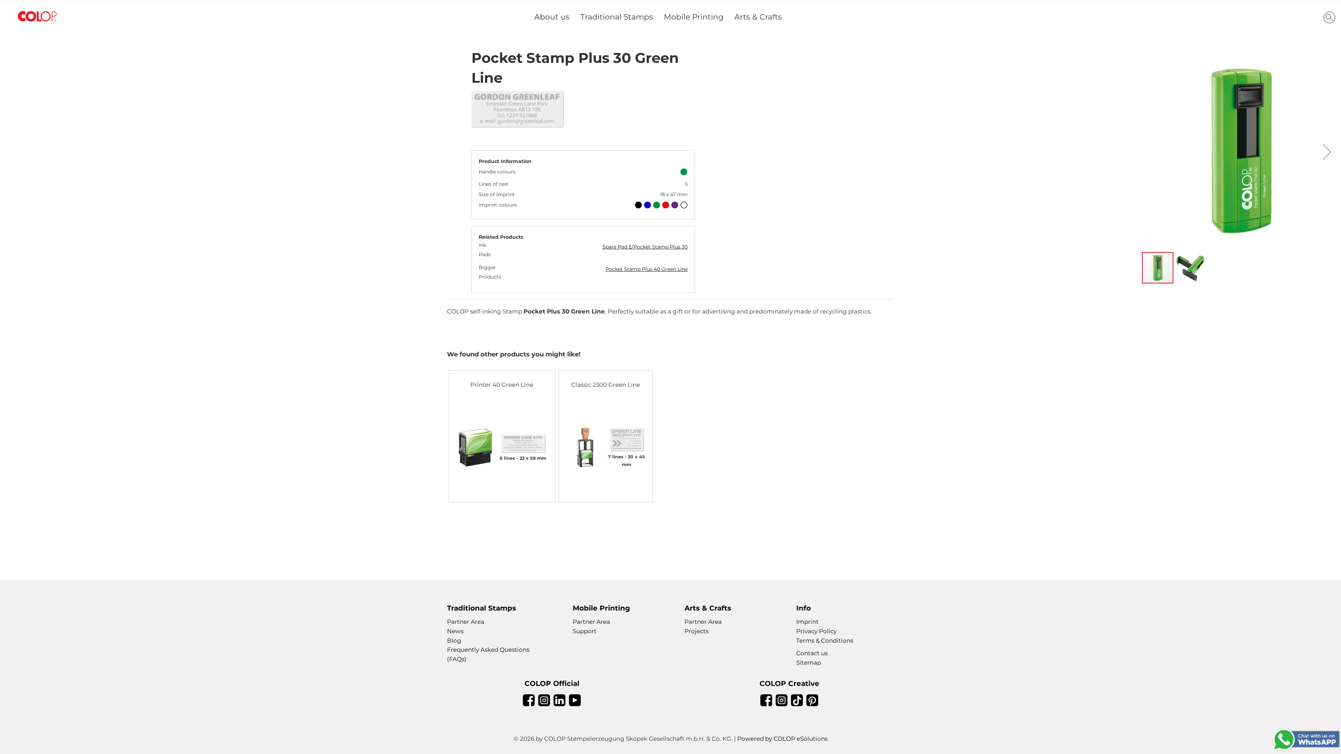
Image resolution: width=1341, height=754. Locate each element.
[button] (1327, 151)
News (455, 631)
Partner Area (465, 621)
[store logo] (37, 16)
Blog (454, 640)
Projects (696, 631)
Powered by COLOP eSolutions (782, 738)
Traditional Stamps (616, 16)
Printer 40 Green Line (501, 384)
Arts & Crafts (758, 16)
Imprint (807, 621)
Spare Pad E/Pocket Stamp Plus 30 (645, 247)
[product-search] (1329, 17)
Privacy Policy (816, 631)
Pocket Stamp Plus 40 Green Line (647, 269)
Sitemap (808, 662)
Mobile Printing (694, 16)
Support (584, 631)
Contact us (812, 653)
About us (552, 16)
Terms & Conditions (824, 640)
